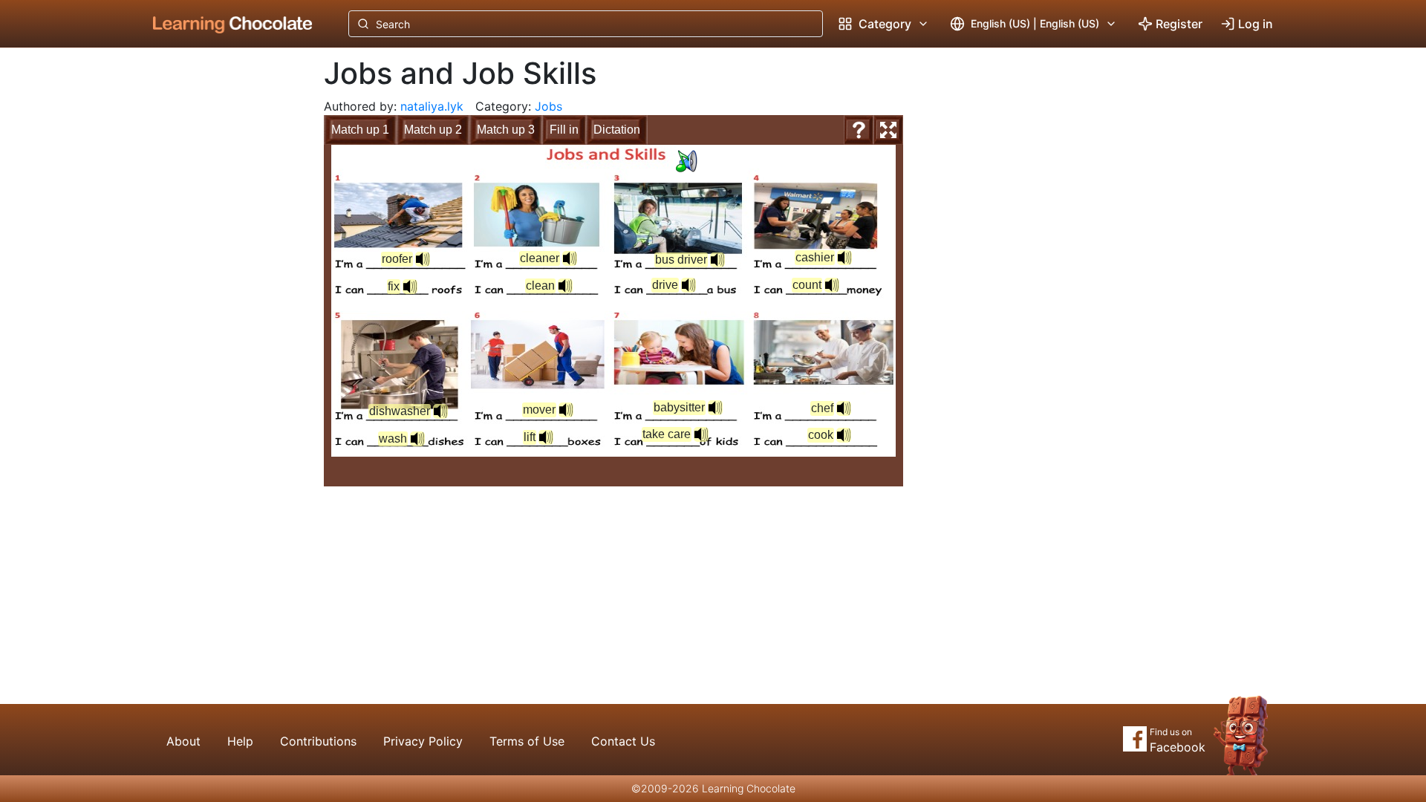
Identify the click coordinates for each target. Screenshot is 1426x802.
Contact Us (623, 741)
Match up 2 (433, 129)
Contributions (318, 741)
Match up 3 (506, 129)
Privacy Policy (423, 741)
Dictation (616, 129)
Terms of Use (526, 741)
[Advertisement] (221, 293)
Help (240, 741)
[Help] (858, 130)
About (183, 741)
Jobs (548, 106)
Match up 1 (360, 129)
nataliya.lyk (431, 106)
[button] (686, 161)
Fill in (564, 129)
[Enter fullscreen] (888, 130)
